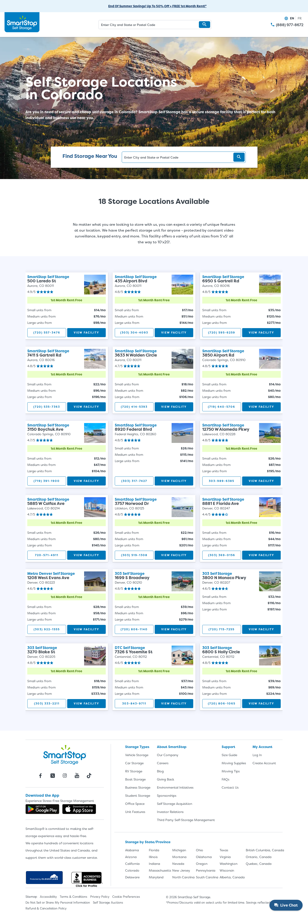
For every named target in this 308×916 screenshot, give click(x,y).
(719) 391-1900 (47, 481)
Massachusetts (160, 870)
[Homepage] (22, 22)
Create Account (264, 763)
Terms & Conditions (73, 897)
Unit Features (135, 812)
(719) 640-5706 (221, 407)
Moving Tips (231, 771)
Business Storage (137, 787)
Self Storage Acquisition (174, 803)
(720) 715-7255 (221, 629)
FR (300, 18)
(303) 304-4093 (134, 332)
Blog (160, 771)
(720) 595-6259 (221, 332)
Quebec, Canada (258, 863)
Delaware (132, 877)
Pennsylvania (205, 870)
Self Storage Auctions (108, 902)
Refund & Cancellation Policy (46, 908)
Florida (154, 850)
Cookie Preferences (126, 897)
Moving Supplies (234, 763)
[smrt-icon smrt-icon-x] (52, 775)
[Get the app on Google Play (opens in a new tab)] (42, 809)
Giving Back (165, 779)
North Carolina (183, 877)
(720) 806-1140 (134, 629)
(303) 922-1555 (47, 629)
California (132, 863)
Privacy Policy (99, 897)
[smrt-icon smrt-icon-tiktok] (89, 775)
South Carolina (207, 877)
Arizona (131, 857)
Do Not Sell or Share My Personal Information (57, 902)
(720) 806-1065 (221, 703)
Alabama (132, 850)
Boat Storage (135, 779)
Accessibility (48, 897)
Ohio (199, 850)
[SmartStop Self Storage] (64, 755)
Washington (228, 863)
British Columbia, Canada (265, 850)
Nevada (178, 863)
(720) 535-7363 (46, 407)
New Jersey (181, 870)
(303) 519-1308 (134, 555)
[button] (204, 24)
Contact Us (230, 787)
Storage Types (137, 746)
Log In (257, 755)
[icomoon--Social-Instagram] (65, 775)
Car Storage (134, 763)
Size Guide (229, 755)
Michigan (179, 850)
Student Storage (137, 795)
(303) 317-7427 (134, 481)
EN (292, 18)
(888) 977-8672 (289, 25)
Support (228, 746)
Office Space (135, 803)
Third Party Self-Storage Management (186, 820)
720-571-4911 (46, 555)
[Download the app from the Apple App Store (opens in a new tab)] (79, 809)
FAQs (225, 779)
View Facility (86, 332)
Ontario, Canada (258, 857)
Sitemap (31, 897)
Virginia (225, 857)
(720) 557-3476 (46, 332)
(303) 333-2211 (47, 703)
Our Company (167, 755)
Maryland (156, 877)
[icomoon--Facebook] (40, 775)
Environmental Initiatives (175, 787)
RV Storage (133, 771)
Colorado (132, 870)
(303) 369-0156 (221, 555)
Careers (162, 763)
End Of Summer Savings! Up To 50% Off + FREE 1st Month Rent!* (157, 6)
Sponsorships (166, 795)
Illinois (153, 857)
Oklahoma (204, 857)
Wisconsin (227, 870)
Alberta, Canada (232, 877)
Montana (179, 857)
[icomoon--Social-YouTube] (77, 775)
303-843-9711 (134, 703)
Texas (224, 850)
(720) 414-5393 (134, 407)
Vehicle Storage (136, 755)
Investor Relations (170, 812)
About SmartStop (171, 746)
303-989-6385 (221, 481)
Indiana (154, 863)
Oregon (201, 863)
